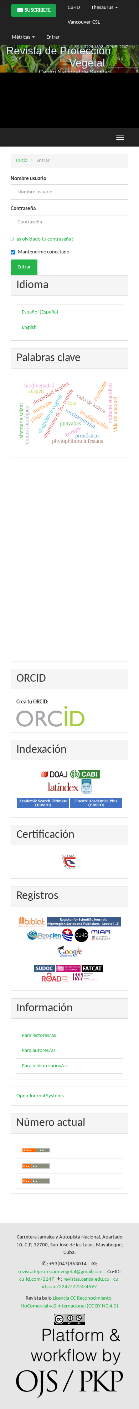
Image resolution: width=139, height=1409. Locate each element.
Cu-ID (74, 7)
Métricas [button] (21, 37)
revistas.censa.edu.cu (86, 1279)
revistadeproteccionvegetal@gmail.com (60, 1272)
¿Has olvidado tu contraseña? (42, 239)
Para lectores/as (39, 1035)
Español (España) (40, 312)
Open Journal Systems (40, 1096)
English (29, 327)
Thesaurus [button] (102, 7)
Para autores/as (39, 1050)
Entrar (53, 37)
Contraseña (23, 209)
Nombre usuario (28, 179)
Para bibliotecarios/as (45, 1066)
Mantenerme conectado (44, 252)
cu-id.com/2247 (36, 1279)
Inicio (21, 160)
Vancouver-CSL (84, 22)
